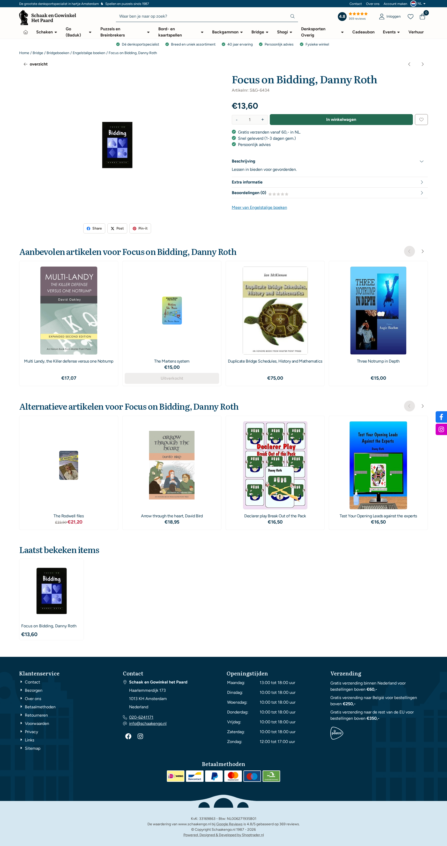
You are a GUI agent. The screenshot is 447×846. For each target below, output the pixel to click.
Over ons (372, 4)
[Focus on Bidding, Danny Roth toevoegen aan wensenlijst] (421, 119)
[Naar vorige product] (409, 64)
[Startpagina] (25, 32)
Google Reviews (229, 824)
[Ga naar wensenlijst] (410, 16)
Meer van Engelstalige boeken (259, 207)
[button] (418, 3)
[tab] (330, 161)
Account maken (395, 4)
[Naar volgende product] (422, 64)
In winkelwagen (341, 119)
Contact (355, 4)
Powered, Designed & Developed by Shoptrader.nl (223, 835)
